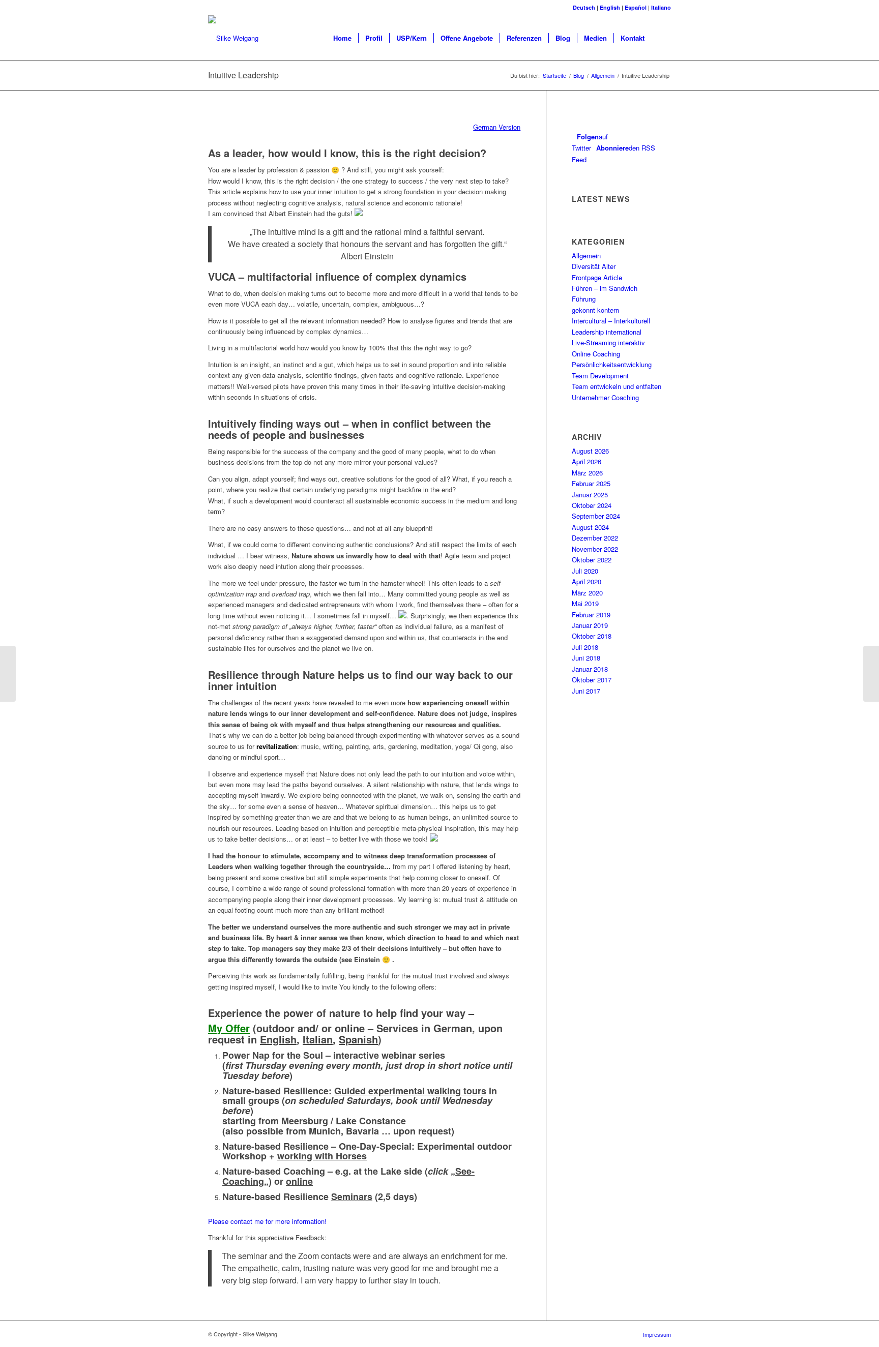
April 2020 (586, 581)
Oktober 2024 (591, 505)
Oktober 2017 (591, 679)
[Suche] (661, 38)
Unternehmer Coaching (605, 397)
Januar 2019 (590, 625)
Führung (584, 299)
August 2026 (590, 451)
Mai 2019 (585, 603)
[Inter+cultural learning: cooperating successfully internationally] (8, 674)
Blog (578, 75)
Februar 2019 (591, 614)
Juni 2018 (586, 658)
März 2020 (587, 592)
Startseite (554, 75)
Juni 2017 (586, 691)
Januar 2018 (590, 669)
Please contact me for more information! (267, 1221)
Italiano (661, 7)
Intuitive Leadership (243, 75)
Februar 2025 (591, 483)
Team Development (600, 375)
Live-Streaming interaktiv (608, 342)
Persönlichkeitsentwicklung (612, 364)
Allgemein (602, 75)
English (610, 7)
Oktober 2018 (591, 636)
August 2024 (590, 527)
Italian (318, 1039)
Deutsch (584, 7)
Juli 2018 (585, 647)
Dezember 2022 (595, 538)
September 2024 (596, 516)
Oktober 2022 (591, 559)
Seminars (351, 1196)
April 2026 (586, 461)
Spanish (358, 1039)
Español (636, 7)
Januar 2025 (590, 494)
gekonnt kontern (595, 310)
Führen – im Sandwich (604, 288)
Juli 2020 (585, 571)
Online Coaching (596, 353)
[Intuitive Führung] (871, 674)
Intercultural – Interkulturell (611, 320)
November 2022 (595, 549)
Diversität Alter (594, 266)
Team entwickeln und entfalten (616, 386)
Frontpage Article (597, 277)
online (299, 1181)
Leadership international (606, 332)
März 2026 (587, 472)
